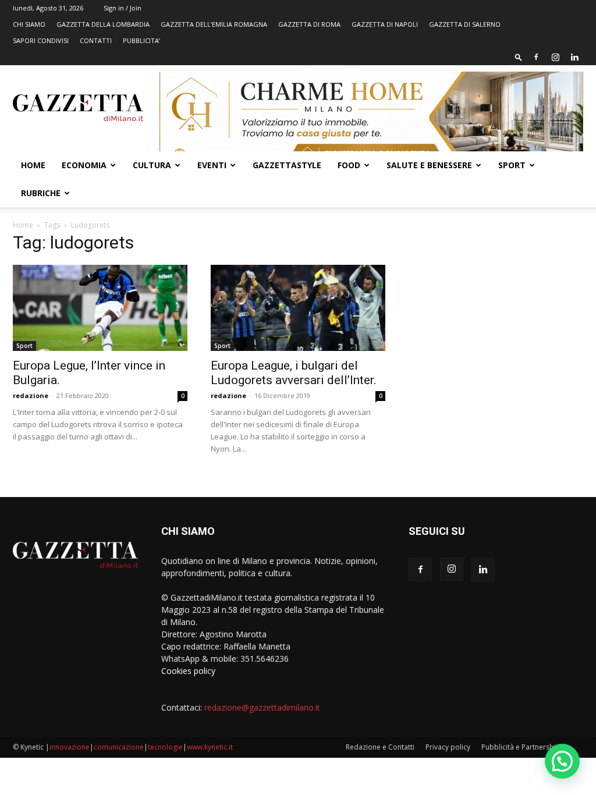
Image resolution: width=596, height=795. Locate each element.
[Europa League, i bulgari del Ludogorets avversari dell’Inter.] (298, 308)
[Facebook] (536, 57)
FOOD (349, 165)
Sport (512, 165)
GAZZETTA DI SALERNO (465, 24)
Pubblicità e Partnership (520, 747)
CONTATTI (96, 40)
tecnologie (165, 747)
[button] (518, 56)
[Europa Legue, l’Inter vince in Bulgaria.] (100, 308)
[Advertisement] (496, 322)
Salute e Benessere (429, 165)
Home (33, 165)
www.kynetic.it (210, 747)
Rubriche (41, 192)
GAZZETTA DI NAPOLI (385, 24)
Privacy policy (447, 747)
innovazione (69, 747)
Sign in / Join (122, 7)
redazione (30, 395)
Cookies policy (188, 670)
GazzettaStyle (287, 165)
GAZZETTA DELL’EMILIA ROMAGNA (214, 24)
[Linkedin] (574, 57)
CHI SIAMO (29, 24)
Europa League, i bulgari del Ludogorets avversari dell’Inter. (294, 373)
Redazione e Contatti (380, 747)
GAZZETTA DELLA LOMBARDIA (103, 24)
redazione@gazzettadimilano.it (262, 707)
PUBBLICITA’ (141, 40)
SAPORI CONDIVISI (41, 40)
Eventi (211, 165)
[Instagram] (555, 57)
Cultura (152, 165)
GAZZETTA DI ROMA (309, 24)
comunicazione (119, 747)
